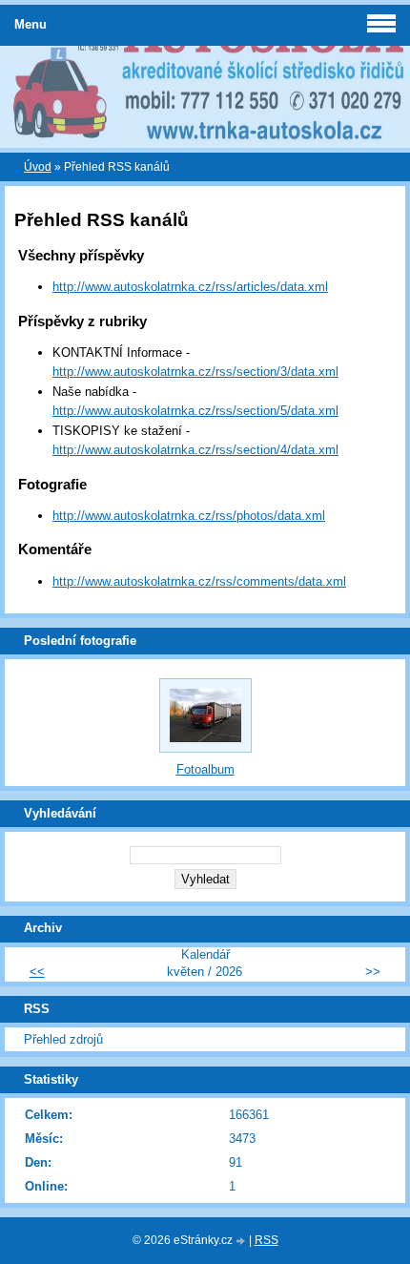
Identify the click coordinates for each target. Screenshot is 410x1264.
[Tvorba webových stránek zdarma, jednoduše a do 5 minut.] (242, 1241)
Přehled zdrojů (63, 1039)
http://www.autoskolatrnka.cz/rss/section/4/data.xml (195, 450)
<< (37, 971)
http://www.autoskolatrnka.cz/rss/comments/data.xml (199, 581)
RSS (266, 1240)
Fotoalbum (205, 769)
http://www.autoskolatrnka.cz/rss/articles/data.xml (190, 287)
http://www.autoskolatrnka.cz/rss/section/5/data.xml (195, 411)
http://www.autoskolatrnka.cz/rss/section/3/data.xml (195, 371)
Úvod (37, 167)
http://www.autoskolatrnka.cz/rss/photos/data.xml (188, 515)
